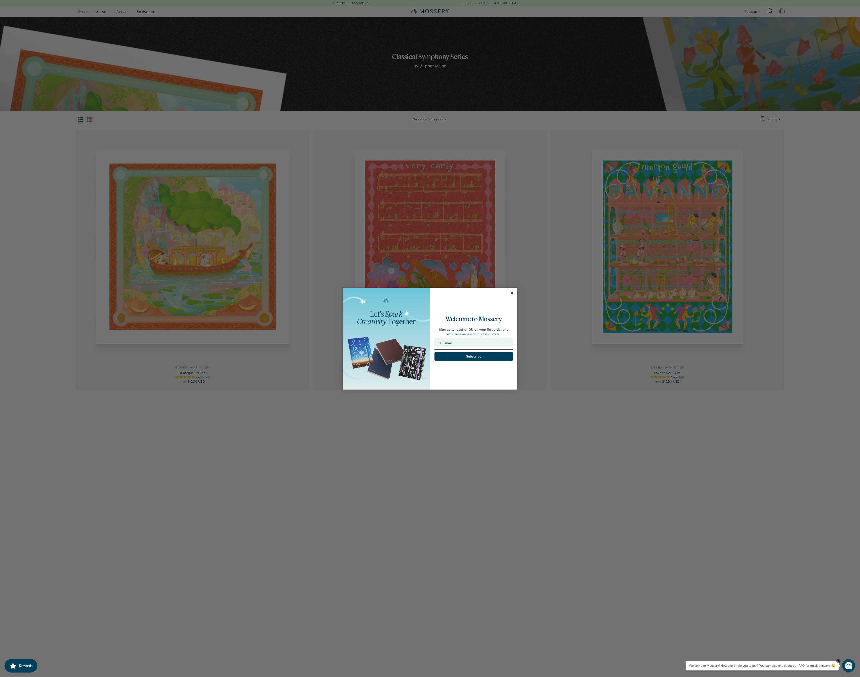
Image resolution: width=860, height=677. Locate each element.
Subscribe (473, 356)
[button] (848, 665)
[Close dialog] (512, 293)
